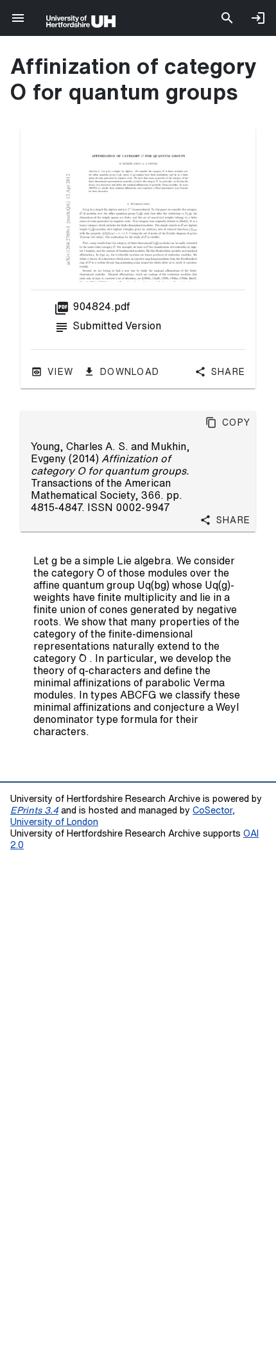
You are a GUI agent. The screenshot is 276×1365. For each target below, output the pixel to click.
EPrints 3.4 (34, 810)
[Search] (227, 18)
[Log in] (258, 18)
